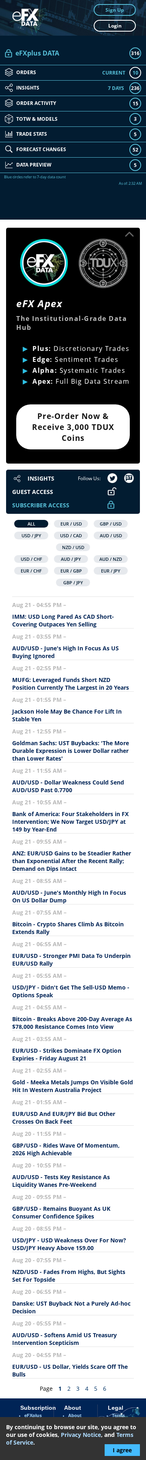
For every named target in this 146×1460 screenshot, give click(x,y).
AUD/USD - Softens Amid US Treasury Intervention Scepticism (64, 1339)
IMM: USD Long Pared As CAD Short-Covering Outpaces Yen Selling (63, 620)
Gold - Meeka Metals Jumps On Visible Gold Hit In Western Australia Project (72, 1086)
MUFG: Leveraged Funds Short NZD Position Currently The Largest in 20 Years (70, 683)
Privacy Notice (81, 1435)
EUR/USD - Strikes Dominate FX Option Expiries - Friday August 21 (66, 1054)
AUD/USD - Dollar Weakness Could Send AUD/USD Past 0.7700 (68, 786)
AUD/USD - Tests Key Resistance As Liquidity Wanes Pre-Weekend (61, 1181)
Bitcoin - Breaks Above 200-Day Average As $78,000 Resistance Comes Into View (72, 1022)
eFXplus (33, 1415)
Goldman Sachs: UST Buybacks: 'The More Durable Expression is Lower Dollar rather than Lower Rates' (70, 750)
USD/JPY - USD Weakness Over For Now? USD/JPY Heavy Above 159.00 (69, 1244)
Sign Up (114, 9)
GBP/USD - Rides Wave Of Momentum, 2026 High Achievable (66, 1149)
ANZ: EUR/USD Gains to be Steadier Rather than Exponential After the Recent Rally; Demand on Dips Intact (71, 860)
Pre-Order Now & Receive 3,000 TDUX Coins (73, 426)
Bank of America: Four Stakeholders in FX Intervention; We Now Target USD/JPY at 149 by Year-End (70, 821)
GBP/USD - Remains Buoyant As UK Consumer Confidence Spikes (61, 1212)
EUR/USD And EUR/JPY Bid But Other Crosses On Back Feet (63, 1117)
